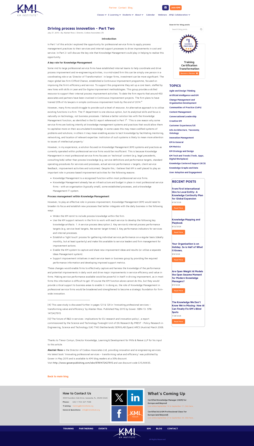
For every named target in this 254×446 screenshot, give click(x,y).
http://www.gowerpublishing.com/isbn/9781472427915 (83, 362)
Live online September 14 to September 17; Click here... (171, 406)
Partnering (86, 428)
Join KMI (175, 7)
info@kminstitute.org (91, 410)
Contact (122, 7)
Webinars (162, 15)
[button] (101, 15)
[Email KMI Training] (165, 7)
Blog (130, 7)
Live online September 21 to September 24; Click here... (171, 418)
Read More (178, 208)
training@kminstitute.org (83, 406)
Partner (113, 7)
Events (103, 428)
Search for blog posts (179, 24)
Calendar (150, 15)
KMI (149, 428)
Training (68, 428)
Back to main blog (58, 376)
